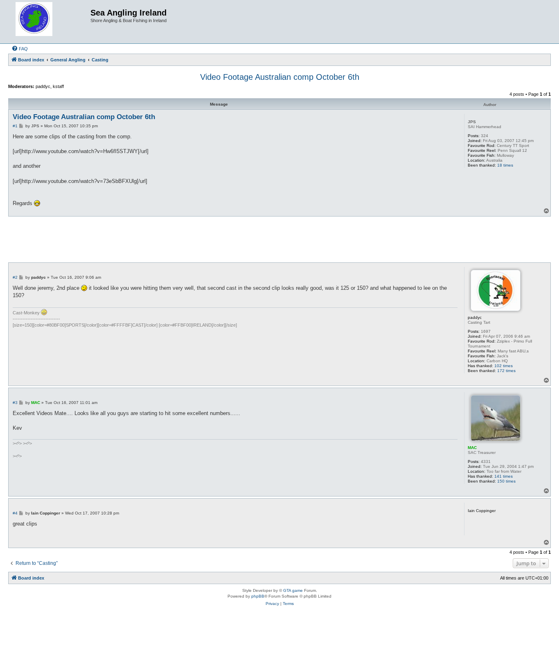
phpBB (257, 596)
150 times (506, 481)
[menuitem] (19, 49)
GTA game (293, 590)
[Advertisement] (279, 239)
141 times (503, 476)
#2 (15, 277)
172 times (506, 370)
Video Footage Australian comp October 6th (279, 76)
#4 (15, 513)
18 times (505, 165)
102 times (503, 365)
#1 (15, 126)
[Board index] (50, 21)
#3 (15, 402)
